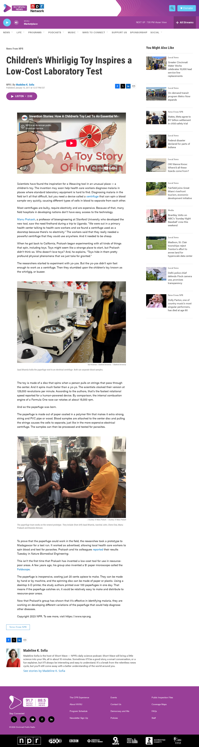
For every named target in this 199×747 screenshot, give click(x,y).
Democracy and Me (120, 711)
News (6, 32)
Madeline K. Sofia (25, 84)
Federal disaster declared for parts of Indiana (179, 144)
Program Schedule (78, 711)
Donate (188, 8)
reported (98, 549)
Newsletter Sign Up (79, 718)
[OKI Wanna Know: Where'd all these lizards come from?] (156, 165)
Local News (173, 57)
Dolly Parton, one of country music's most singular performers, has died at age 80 (180, 305)
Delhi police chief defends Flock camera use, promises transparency (180, 278)
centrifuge (92, 196)
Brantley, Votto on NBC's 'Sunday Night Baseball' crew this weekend (179, 220)
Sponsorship (138, 32)
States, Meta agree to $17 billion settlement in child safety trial (179, 120)
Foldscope (23, 569)
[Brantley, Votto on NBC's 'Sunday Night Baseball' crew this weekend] (156, 216)
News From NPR (14, 48)
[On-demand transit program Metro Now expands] (156, 93)
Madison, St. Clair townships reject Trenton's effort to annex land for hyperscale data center (180, 249)
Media (171, 210)
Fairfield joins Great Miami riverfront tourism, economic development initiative (180, 193)
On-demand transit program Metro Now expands (179, 96)
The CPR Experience (79, 697)
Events (114, 697)
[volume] (16, 22)
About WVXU (76, 704)
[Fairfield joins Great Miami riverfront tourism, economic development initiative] (156, 188)
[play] (7, 22)
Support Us (119, 32)
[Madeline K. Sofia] (13, 658)
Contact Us (116, 704)
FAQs (154, 711)
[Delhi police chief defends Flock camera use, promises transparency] (156, 273)
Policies (114, 718)
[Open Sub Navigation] (12, 32)
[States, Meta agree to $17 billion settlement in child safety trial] (156, 117)
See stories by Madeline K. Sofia (44, 671)
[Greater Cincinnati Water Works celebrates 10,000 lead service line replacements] (156, 63)
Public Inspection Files (162, 697)
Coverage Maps (159, 704)
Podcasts (54, 32)
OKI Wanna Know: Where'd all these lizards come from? (178, 167)
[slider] (21, 22)
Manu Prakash (26, 219)
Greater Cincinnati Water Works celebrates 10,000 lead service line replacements (180, 69)
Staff (154, 718)
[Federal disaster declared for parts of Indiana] (156, 141)
